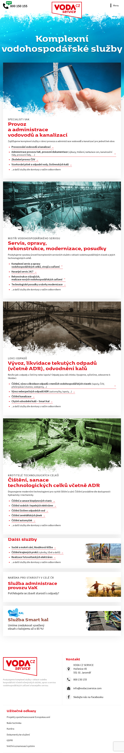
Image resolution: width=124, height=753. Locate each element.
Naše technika (14, 723)
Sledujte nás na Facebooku (88, 697)
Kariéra (10, 728)
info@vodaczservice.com (87, 688)
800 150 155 (80, 680)
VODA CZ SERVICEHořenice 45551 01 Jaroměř (83, 669)
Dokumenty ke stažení (18, 734)
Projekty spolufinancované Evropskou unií (28, 717)
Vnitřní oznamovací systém (21, 746)
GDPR (10, 740)
